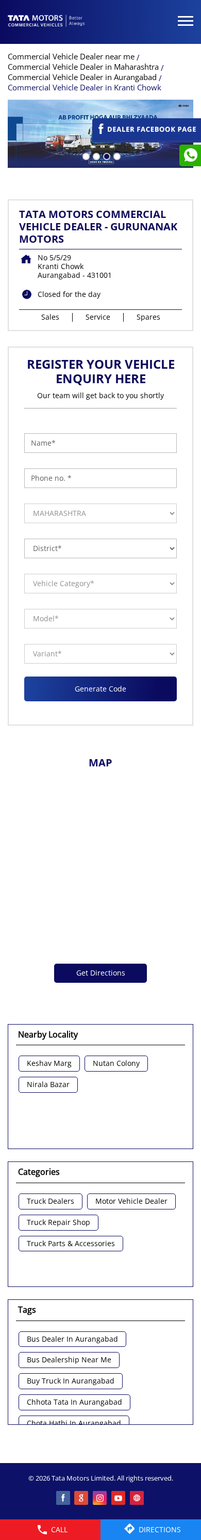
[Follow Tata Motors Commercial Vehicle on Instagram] (100, 1498)
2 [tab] (95, 155)
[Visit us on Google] (82, 1498)
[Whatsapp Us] (190, 155)
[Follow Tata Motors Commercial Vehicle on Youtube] (119, 1498)
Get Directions (100, 973)
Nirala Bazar (48, 1084)
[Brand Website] (137, 1498)
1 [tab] (85, 155)
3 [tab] (105, 155)
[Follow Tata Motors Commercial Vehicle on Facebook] (63, 1498)
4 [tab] (116, 155)
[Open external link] (146, 138)
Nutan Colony (116, 1063)
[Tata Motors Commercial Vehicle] (46, 21)
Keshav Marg (49, 1063)
